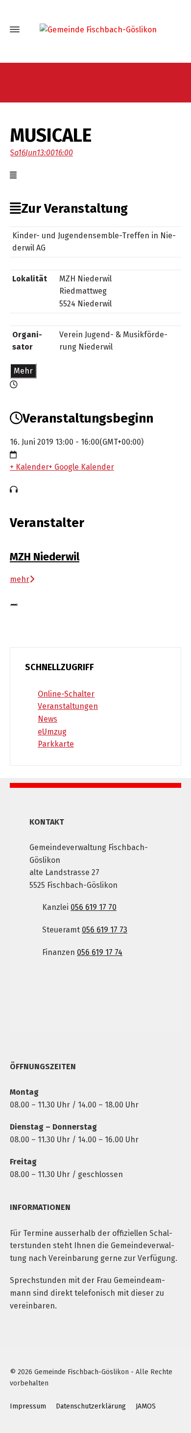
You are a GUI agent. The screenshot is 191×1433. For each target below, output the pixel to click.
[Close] (14, 604)
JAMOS (146, 1406)
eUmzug (52, 731)
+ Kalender (29, 467)
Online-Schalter (66, 694)
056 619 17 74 (99, 952)
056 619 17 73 (104, 929)
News (47, 719)
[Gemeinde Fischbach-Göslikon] (95, 29)
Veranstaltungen (68, 706)
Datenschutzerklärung (91, 1406)
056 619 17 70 (94, 907)
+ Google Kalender (81, 467)
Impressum (28, 1406)
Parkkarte (56, 744)
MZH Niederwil (44, 556)
